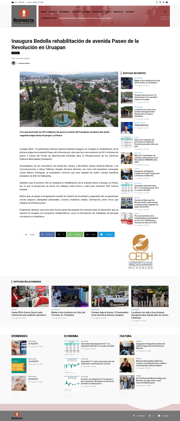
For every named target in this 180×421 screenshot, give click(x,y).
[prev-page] (13, 396)
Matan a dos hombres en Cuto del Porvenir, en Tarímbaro (147, 82)
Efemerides (32, 341)
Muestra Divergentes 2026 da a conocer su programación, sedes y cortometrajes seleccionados (151, 363)
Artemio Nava (24, 63)
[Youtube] (167, 2)
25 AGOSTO (33, 379)
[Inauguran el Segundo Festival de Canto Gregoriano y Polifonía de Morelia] (127, 174)
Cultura (137, 168)
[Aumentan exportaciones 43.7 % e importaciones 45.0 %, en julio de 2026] (127, 188)
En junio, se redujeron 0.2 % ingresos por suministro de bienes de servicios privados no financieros (97, 381)
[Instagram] (160, 2)
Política (14, 309)
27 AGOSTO (33, 344)
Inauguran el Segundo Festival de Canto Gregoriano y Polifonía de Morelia (147, 173)
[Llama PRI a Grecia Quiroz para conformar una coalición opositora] (30, 296)
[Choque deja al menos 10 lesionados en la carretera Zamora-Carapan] (127, 98)
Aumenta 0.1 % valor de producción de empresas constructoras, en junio (97, 362)
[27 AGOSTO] (18, 347)
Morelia (137, 197)
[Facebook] (157, 2)
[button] (165, 11)
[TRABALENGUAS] (127, 128)
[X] (163, 2)
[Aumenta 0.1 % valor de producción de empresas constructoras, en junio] (71, 365)
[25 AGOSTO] (18, 383)
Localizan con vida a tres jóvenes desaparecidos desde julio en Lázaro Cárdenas (89, 18)
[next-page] (17, 396)
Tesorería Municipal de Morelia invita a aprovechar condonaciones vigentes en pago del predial (146, 203)
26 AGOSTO (33, 361)
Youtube (165, 416)
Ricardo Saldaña (140, 122)
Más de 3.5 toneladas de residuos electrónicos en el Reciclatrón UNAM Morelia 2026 (146, 158)
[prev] (162, 18)
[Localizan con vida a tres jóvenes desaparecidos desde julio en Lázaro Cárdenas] (127, 112)
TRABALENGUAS (141, 125)
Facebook (141, 416)
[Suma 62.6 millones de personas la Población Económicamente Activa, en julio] (127, 142)
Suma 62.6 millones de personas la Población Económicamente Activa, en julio (146, 143)
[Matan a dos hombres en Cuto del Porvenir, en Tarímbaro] (127, 83)
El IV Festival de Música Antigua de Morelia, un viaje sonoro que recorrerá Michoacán (151, 380)
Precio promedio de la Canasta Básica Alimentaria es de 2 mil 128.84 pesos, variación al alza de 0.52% (146, 219)
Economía (137, 183)
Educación (138, 153)
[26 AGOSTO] (18, 365)
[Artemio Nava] (13, 63)
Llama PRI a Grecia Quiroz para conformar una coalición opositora (28, 313)
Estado (16, 53)
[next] (167, 18)
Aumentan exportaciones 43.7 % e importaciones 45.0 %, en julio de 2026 (146, 188)
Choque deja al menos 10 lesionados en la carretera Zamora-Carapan (145, 97)
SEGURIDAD (138, 78)
